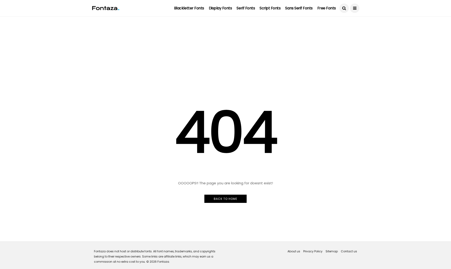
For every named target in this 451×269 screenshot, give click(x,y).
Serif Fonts (246, 8)
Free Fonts (326, 8)
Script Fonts (270, 8)
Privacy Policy (313, 251)
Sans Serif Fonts (298, 8)
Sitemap (332, 251)
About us (294, 251)
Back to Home (225, 199)
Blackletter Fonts (189, 8)
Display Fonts (220, 8)
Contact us (349, 251)
